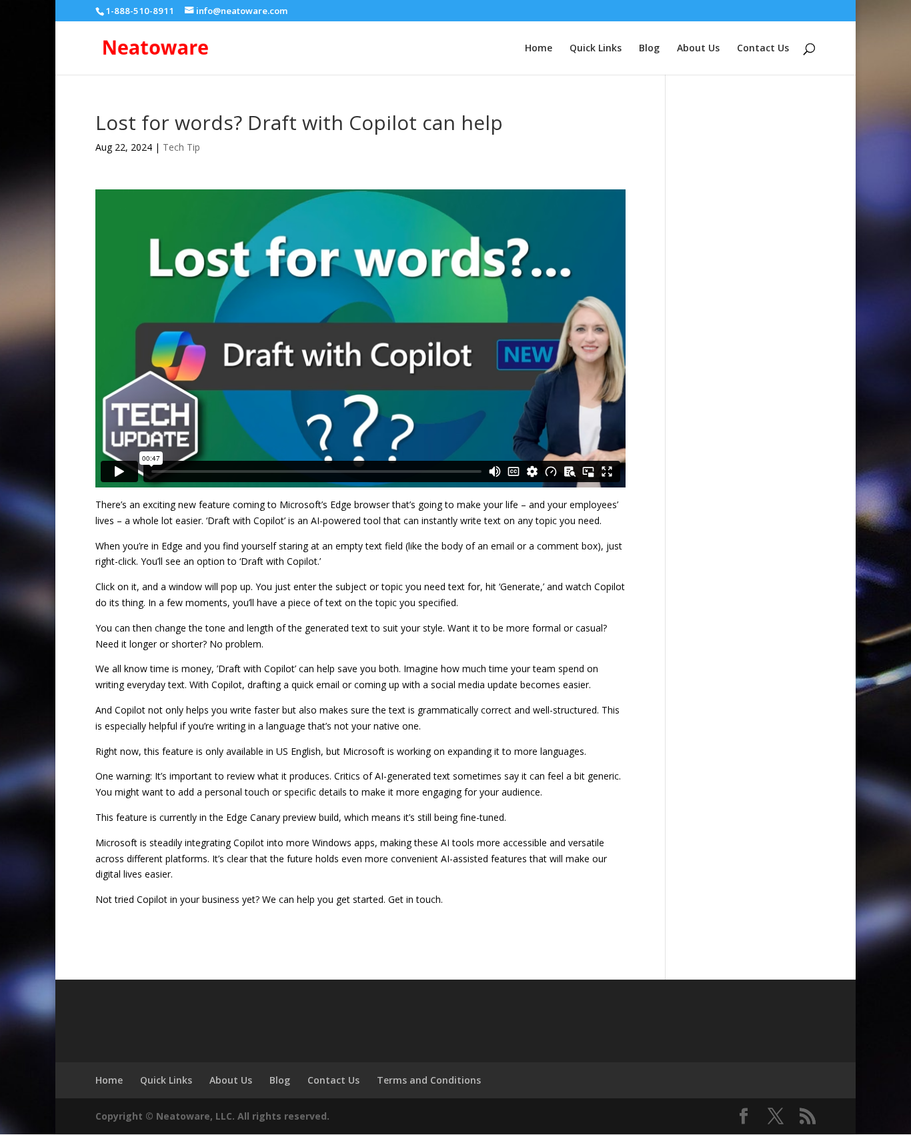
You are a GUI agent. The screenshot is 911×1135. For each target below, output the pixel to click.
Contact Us (763, 48)
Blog (649, 48)
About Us (698, 48)
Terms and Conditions (429, 1080)
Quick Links (596, 48)
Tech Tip (181, 147)
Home (538, 48)
